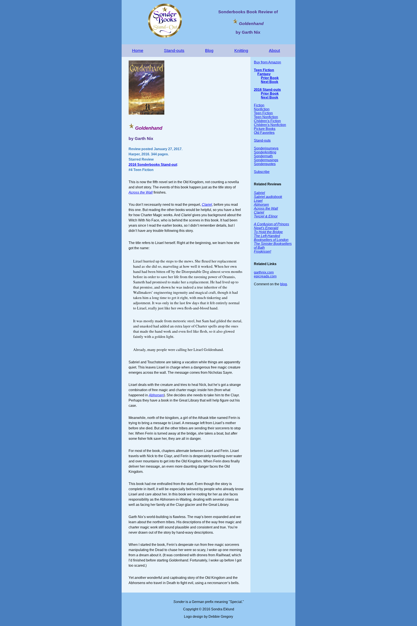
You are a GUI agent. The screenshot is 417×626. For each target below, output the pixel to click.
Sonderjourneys (266, 148)
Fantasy (264, 74)
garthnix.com (264, 272)
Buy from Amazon (267, 62)
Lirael (258, 201)
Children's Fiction (267, 121)
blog (283, 284)
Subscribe (262, 172)
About (274, 50)
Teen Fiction (264, 70)
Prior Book (270, 78)
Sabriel (259, 193)
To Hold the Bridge (268, 232)
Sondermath (263, 156)
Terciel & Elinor (266, 216)
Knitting (241, 50)
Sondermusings (266, 160)
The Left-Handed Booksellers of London (271, 238)
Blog (209, 50)
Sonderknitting (265, 152)
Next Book (269, 82)
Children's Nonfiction (270, 125)
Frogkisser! (262, 251)
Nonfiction (262, 109)
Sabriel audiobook (268, 197)
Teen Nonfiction (266, 117)
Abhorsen (156, 395)
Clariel (207, 204)
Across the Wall (141, 192)
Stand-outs (174, 50)
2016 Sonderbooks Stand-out (153, 164)
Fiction (259, 105)
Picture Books (264, 129)
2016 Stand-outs (267, 89)
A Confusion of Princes (271, 224)
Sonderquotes (265, 164)
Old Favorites (264, 132)
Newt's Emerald (266, 228)
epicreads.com (265, 276)
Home (137, 50)
